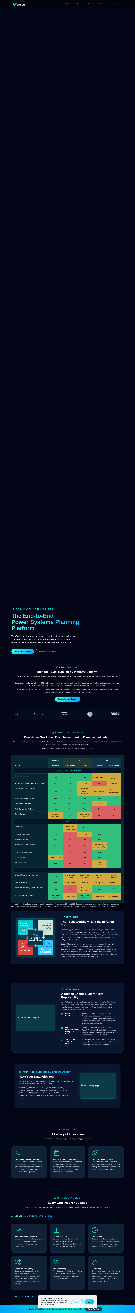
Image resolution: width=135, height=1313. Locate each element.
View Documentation (47, 651)
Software (68, 4)
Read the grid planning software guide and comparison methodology (67, 748)
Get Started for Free (23, 651)
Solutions (91, 4)
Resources (117, 4)
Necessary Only (76, 1301)
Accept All (89, 1301)
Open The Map (93, 1309)
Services (80, 4)
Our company (104, 4)
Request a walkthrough (67, 699)
